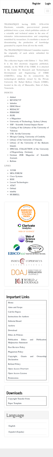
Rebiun (13, 161)
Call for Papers (14, 311)
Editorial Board (14, 321)
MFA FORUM (16, 173)
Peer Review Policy (16, 347)
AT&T (13, 185)
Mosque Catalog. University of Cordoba (27, 136)
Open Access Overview (18, 368)
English (12, 425)
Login (48, 3)
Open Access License (17, 373)
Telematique (18, 11)
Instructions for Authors (18, 316)
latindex (13, 103)
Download (12, 330)
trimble (13, 191)
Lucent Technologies (19, 182)
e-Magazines (15, 118)
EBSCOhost (15, 106)
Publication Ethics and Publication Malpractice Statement (27, 341)
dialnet (13, 97)
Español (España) (16, 431)
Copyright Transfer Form (19, 398)
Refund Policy (14, 363)
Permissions (13, 377)
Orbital (13, 188)
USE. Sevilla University (20, 133)
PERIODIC (15, 112)
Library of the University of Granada (26, 139)
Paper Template (15, 403)
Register (36, 3)
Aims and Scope (15, 307)
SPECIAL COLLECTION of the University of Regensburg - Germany (29, 150)
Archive (11, 325)
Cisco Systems (16, 176)
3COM (13, 170)
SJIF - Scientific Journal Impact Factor (26, 124)
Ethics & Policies (15, 334)
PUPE (12, 115)
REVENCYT (15, 100)
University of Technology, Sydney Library (28, 121)
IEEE (12, 179)
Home (10, 302)
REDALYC (15, 109)
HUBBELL (15, 194)
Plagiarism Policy (15, 351)
